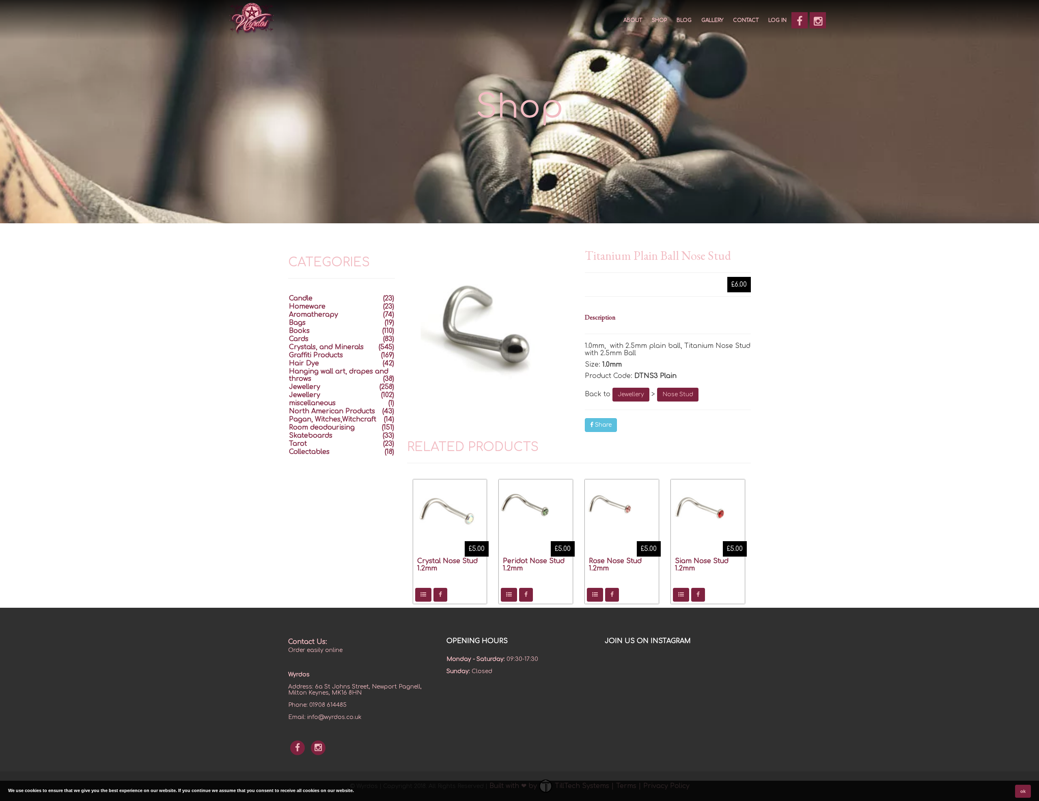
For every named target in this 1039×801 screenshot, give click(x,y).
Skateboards (310, 435)
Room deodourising (322, 427)
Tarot (298, 443)
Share (602, 425)
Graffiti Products (316, 355)
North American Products (332, 411)
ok (1023, 791)
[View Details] (423, 595)
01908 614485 (328, 705)
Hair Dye (304, 363)
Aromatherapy (313, 314)
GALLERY (712, 20)
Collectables (309, 452)
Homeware (307, 306)
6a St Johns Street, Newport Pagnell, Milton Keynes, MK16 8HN (355, 690)
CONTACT (746, 20)
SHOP (659, 20)
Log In (777, 20)
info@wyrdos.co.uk (334, 717)
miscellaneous (312, 403)
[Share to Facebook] (440, 595)
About (632, 20)
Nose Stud (677, 394)
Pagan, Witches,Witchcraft (332, 419)
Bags (297, 322)
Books (299, 331)
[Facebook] (799, 20)
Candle (301, 298)
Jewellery (631, 394)
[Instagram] (818, 20)
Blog (684, 20)
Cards (298, 339)
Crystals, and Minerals (326, 347)
